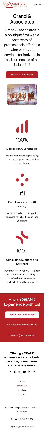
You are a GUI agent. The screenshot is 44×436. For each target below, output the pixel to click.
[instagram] (20, 372)
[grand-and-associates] (14, 2)
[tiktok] (34, 372)
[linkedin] (29, 372)
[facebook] (10, 372)
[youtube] (24, 372)
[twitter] (15, 372)
